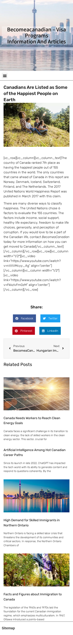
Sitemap (8, 628)
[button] (5, 76)
